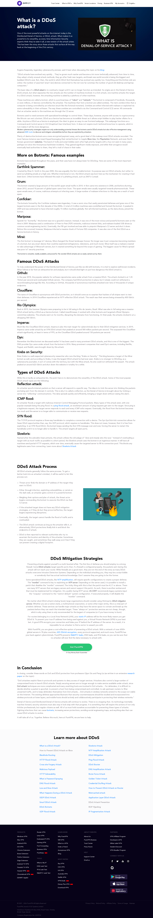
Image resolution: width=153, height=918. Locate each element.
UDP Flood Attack (47, 812)
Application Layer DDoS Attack (102, 798)
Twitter (117, 861)
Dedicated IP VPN (43, 839)
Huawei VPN (21, 871)
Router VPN (41, 832)
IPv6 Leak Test (42, 869)
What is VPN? (66, 3)
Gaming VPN (41, 842)
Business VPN (108, 3)
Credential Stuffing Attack (100, 783)
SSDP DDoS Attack (48, 798)
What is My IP (42, 863)
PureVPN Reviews (90, 840)
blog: (102, 70)
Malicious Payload (47, 769)
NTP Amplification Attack (100, 751)
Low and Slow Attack (49, 788)
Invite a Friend (63, 847)
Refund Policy (100, 903)
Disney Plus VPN (63, 884)
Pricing (100, 3)
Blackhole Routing (47, 755)
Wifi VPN (61, 840)
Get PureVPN (76, 647)
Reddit (112, 867)
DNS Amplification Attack (100, 769)
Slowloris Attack (69, 446)
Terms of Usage (123, 903)
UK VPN (61, 870)
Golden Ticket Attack (98, 779)
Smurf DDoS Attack (48, 802)
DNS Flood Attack (47, 783)
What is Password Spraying (51, 779)
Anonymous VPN (64, 850)
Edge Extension (22, 860)
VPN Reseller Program (118, 850)
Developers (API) (116, 840)
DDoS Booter (94, 765)
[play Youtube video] (107, 34)
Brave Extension (22, 854)
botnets (50, 710)
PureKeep (40, 853)
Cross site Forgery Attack (51, 765)
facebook (112, 861)
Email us (87, 860)
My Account (119, 3)
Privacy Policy (90, 903)
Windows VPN (22, 836)
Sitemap (132, 903)
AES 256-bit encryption (67, 632)
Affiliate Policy (111, 903)
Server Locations (90, 3)
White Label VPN (116, 843)
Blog (59, 854)
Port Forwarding (42, 846)
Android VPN (21, 843)
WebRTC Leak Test (43, 873)
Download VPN (63, 888)
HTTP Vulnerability (48, 774)
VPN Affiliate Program (118, 836)
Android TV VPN (23, 864)
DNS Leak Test (42, 866)
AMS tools (29, 132)
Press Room (88, 847)
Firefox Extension (23, 857)
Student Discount (116, 847)
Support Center (89, 857)
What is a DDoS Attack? (50, 746)
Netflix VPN (62, 877)
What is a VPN (63, 843)
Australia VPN (63, 874)
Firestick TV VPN (23, 867)
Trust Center (55, 3)
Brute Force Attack (97, 774)
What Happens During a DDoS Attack (56, 793)
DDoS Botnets (46, 807)
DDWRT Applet (22, 878)
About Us (87, 836)
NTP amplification (65, 580)
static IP (82, 617)
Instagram (128, 861)
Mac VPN (20, 840)
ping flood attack (61, 406)
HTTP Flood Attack (48, 760)
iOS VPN (20, 847)
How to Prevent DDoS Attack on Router (106, 788)
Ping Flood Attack (96, 760)
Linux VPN (40, 836)
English (131, 3)
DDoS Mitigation (96, 755)
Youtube (123, 861)
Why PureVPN (78, 3)
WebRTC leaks (77, 635)
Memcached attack (97, 793)
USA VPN (61, 867)
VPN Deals (61, 881)
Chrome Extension (23, 850)
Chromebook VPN (23, 874)
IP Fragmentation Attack (99, 812)
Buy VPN (61, 863)
